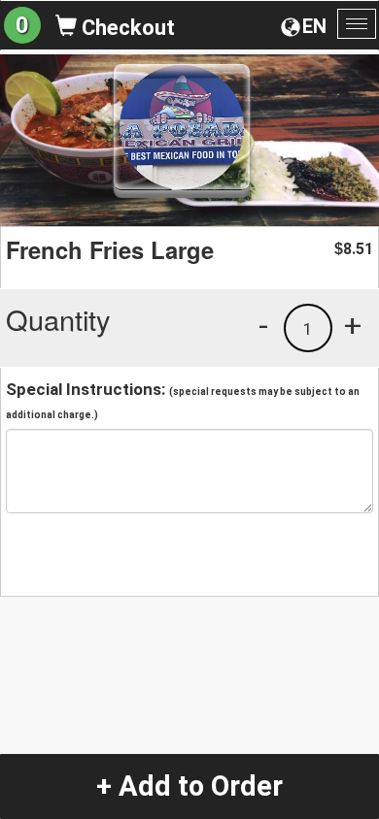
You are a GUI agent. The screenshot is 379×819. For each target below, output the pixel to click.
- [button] (263, 325)
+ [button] (353, 325)
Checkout (126, 28)
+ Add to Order (189, 786)
